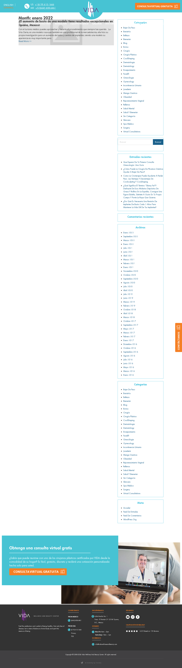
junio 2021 (128, 251)
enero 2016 (128, 375)
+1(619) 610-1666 (44, 4)
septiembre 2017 (130, 325)
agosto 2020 (129, 282)
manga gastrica (130, 93)
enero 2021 (128, 267)
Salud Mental (128, 108)
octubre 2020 (129, 275)
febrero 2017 (129, 336)
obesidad (127, 97)
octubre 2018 (129, 309)
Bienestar (127, 39)
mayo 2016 (128, 367)
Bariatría (126, 31)
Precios (136, 23)
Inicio (18, 23)
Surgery (126, 127)
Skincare (126, 120)
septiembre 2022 (130, 236)
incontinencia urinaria (132, 85)
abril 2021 (128, 255)
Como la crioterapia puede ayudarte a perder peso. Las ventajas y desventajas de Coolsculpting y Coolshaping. (143, 178)
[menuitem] (8, 4)
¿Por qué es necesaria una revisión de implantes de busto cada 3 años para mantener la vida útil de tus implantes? (140, 204)
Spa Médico (128, 124)
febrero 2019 (129, 305)
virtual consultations (131, 131)
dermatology (128, 66)
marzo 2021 (129, 259)
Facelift (126, 73)
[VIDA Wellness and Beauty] (91, 9)
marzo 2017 (129, 332)
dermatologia (129, 62)
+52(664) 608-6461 (46, 7)
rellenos (126, 104)
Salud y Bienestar (130, 112)
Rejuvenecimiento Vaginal (133, 100)
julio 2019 (127, 294)
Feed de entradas (130, 511)
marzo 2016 (129, 371)
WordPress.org (129, 519)
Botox (125, 47)
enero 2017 (128, 340)
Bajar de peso (129, 389)
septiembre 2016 (130, 352)
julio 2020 (127, 286)
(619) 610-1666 (76, 630)
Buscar (158, 142)
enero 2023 (128, 232)
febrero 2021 (129, 263)
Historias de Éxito (116, 23)
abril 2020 (128, 290)
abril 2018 (128, 313)
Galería (97, 23)
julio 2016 (127, 359)
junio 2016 (128, 363)
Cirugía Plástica (129, 54)
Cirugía (126, 50)
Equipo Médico (79, 23)
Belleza (126, 35)
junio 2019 (128, 298)
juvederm (127, 89)
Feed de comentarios (132, 515)
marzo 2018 (129, 317)
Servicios (61, 23)
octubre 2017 (129, 321)
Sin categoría (129, 116)
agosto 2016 (129, 355)
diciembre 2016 (130, 344)
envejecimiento (129, 70)
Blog (148, 23)
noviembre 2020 (130, 271)
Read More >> (25, 41)
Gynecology (128, 81)
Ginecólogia (128, 77)
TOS (72, 636)
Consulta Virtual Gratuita (155, 6)
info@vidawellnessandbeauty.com (106, 644)
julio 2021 (127, 248)
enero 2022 (128, 244)
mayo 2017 (128, 328)
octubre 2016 (129, 348)
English (8, 4)
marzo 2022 (129, 240)
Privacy (73, 633)
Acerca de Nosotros (38, 23)
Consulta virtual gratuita (36, 572)
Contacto (161, 23)
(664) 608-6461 (76, 620)
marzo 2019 (129, 301)
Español (9, 7)
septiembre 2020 (130, 278)
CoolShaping (128, 58)
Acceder (126, 508)
